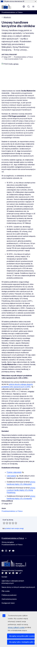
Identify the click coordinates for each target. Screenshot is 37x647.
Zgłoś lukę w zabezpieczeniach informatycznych (13, 582)
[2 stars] (5, 523)
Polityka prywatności (9, 595)
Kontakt (4, 577)
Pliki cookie (6, 591)
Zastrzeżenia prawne (9, 599)
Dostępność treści (8, 603)
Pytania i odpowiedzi (14, 472)
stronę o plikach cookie (16, 627)
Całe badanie (11, 476)
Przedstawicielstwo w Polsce (12, 511)
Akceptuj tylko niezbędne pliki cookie (22, 642)
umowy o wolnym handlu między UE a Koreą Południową (21, 490)
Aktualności (7, 17)
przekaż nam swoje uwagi (14, 528)
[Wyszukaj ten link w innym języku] (32, 387)
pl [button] (24, 6)
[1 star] (4, 523)
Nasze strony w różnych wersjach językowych (18, 587)
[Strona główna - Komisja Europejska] (6, 6)
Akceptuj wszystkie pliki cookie (21, 636)
